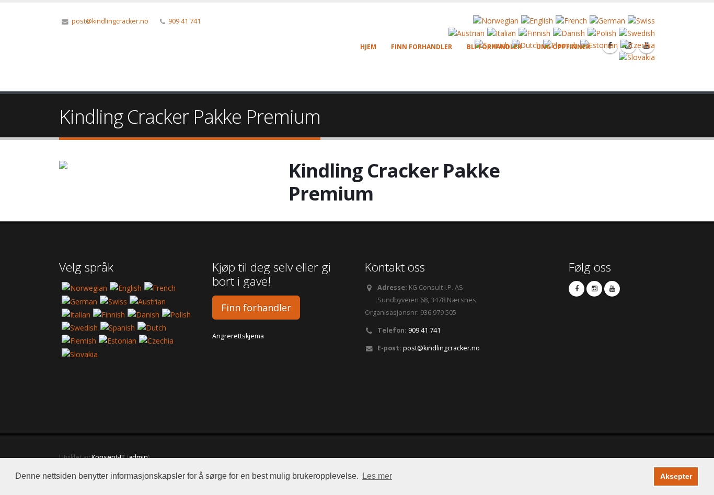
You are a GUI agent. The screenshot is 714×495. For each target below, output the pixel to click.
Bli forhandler (494, 46)
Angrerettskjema (238, 336)
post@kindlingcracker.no (110, 21)
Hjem (368, 46)
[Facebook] (576, 289)
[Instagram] (594, 289)
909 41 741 (184, 21)
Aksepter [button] (676, 476)
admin (138, 457)
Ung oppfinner (563, 46)
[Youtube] (612, 289)
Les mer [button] (377, 476)
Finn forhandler (421, 46)
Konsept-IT (108, 457)
